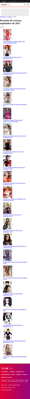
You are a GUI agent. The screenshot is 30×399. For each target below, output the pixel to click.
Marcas (25, 374)
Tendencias (9, 16)
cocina (17, 380)
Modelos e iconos (6, 377)
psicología (15, 381)
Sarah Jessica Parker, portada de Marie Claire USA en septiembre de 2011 (14, 42)
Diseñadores (20, 371)
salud (9, 381)
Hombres (19, 374)
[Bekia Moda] (5, 5)
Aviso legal (4, 385)
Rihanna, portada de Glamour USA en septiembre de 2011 (12, 58)
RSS (14, 387)
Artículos (12, 371)
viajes (26, 381)
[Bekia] (3, 1)
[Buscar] (25, 5)
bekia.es (3, 380)
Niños (13, 374)
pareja (26, 380)
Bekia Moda (3, 16)
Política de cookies (6, 387)
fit (23, 381)
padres (22, 380)
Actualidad (9, 1)
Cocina (22, 1)
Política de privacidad (14, 385)
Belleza (18, 1)
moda (8, 380)
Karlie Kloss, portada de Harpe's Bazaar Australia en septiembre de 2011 (13, 120)
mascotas (4, 381)
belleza (13, 380)
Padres (27, 1)
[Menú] (28, 5)
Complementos (5, 374)
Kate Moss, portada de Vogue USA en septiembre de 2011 (12, 215)
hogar (20, 381)
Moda (14, 1)
